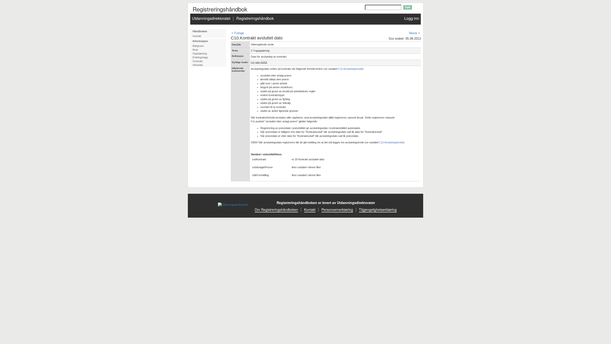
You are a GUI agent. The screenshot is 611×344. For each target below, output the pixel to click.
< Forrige (238, 33)
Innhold (197, 36)
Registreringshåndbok (255, 18)
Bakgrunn (198, 45)
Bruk (195, 49)
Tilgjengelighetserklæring (378, 209)
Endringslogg (200, 57)
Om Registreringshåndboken (276, 209)
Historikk (198, 65)
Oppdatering (200, 53)
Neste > (414, 33)
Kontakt (310, 209)
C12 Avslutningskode (350, 68)
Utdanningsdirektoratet (211, 18)
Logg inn (411, 18)
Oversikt (198, 61)
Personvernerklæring (337, 209)
